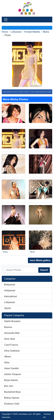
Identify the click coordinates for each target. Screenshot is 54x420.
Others (7, 356)
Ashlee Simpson (12, 374)
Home (5, 32)
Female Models (32, 32)
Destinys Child (11, 403)
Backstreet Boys (12, 392)
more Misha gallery (40, 260)
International (10, 296)
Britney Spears (11, 398)
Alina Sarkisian (12, 350)
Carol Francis (11, 345)
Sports (7, 308)
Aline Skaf (9, 339)
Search (44, 270)
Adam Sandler (11, 368)
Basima (8, 327)
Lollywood (16, 32)
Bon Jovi (8, 386)
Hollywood (9, 290)
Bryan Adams (11, 380)
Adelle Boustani (12, 321)
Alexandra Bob (11, 333)
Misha (46, 32)
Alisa (6, 362)
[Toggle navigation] (6, 19)
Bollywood (9, 284)
